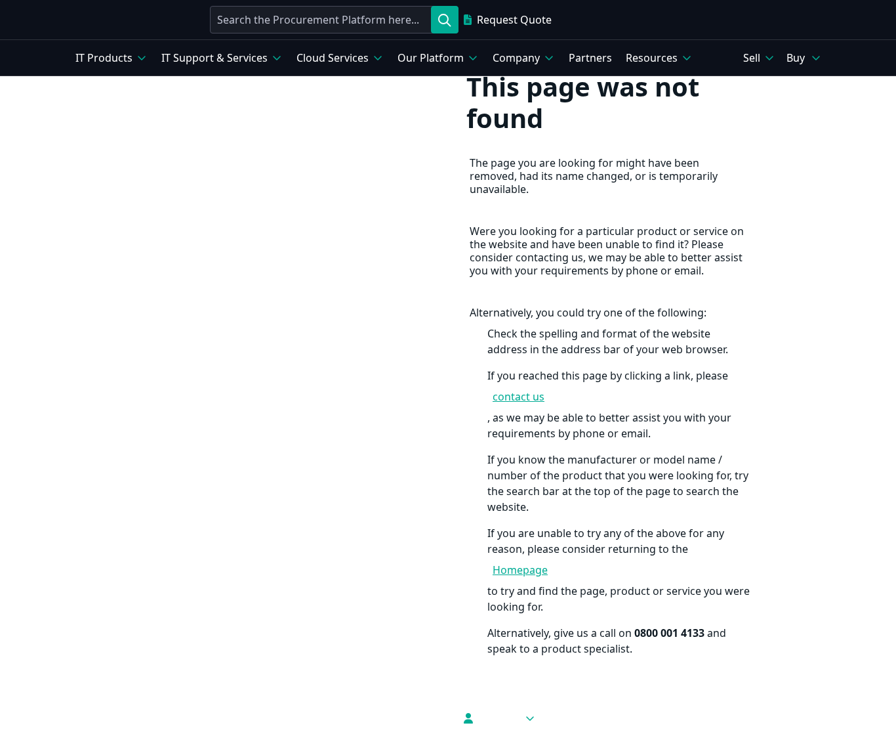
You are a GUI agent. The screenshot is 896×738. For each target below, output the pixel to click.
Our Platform (430, 58)
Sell (751, 58)
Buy (795, 58)
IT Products (103, 58)
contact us (518, 396)
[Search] (444, 19)
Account (498, 718)
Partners (590, 58)
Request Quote (514, 19)
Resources (652, 58)
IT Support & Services (214, 58)
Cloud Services (332, 58)
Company (516, 58)
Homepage (520, 570)
